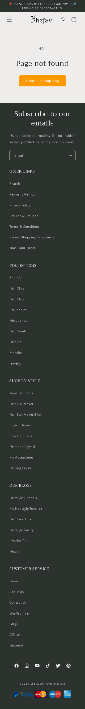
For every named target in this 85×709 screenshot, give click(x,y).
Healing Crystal (21, 468)
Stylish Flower (20, 425)
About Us (16, 592)
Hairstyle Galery (21, 530)
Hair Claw (17, 299)
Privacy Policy (19, 205)
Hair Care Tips (20, 519)
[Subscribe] (70, 155)
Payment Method (22, 194)
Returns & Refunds (23, 216)
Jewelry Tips (18, 541)
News (13, 551)
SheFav (35, 683)
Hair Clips (16, 288)
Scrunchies (18, 310)
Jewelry (15, 364)
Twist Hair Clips (21, 393)
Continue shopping (42, 81)
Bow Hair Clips (20, 436)
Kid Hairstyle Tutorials (26, 509)
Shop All (15, 278)
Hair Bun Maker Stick (25, 415)
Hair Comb (17, 331)
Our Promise (19, 613)
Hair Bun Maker (21, 404)
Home (14, 581)
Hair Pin (15, 342)
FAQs (13, 624)
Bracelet (15, 353)
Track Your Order (22, 248)
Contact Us (17, 603)
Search (14, 184)
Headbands (18, 321)
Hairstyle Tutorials (23, 498)
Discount (16, 645)
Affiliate (15, 635)
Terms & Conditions (24, 227)
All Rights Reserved (53, 683)
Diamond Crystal (22, 447)
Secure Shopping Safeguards (31, 237)
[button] (9, 19)
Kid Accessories (21, 457)
